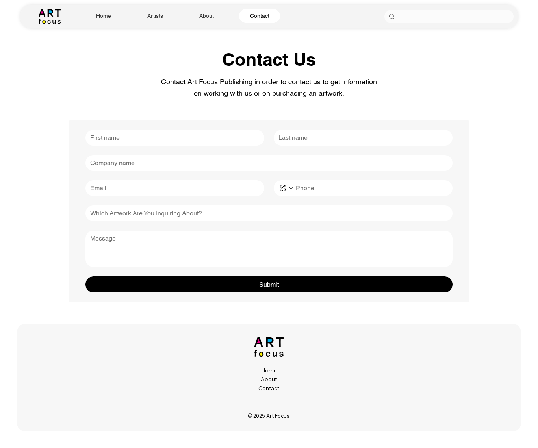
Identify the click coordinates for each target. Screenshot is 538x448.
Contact (268, 388)
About (269, 379)
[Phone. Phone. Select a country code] (286, 188)
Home (269, 370)
